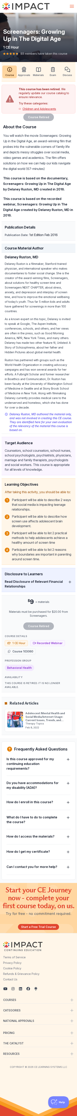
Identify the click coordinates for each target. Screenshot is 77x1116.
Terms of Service (14, 957)
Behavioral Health (19, 667)
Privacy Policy (12, 962)
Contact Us (10, 979)
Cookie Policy (12, 968)
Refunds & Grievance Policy (21, 973)
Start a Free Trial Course (38, 927)
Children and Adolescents (39, 109)
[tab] (9, 72)
